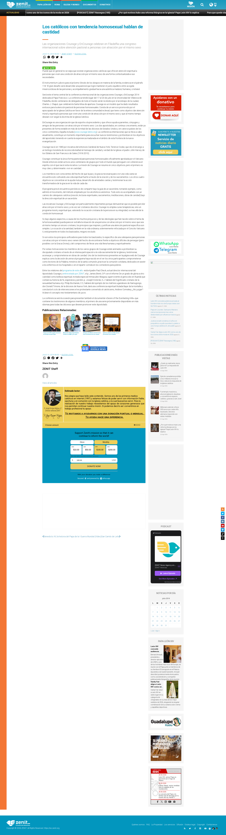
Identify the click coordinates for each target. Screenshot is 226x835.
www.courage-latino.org (85, 132)
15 (157, 616)
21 (153, 621)
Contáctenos (211, 824)
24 (166, 621)
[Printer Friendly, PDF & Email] (49, 68)
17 (166, 616)
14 (153, 616)
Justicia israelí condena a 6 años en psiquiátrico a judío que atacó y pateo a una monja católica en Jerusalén (165, 323)
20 (179, 616)
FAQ (148, 824)
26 (175, 621)
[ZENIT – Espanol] (21, 5)
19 (175, 616)
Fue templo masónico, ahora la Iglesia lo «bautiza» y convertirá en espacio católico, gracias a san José (170, 395)
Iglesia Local (81, 54)
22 (157, 621)
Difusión (180, 824)
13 (179, 612)
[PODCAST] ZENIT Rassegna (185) (46, 12)
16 (162, 616)
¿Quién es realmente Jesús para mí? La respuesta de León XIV (170, 365)
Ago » (157, 631)
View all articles (49, 383)
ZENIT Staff (67, 54)
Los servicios (169, 824)
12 (175, 612)
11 (170, 612)
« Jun (152, 631)
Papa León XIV (44, 5)
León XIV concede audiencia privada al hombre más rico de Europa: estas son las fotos (165, 303)
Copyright (201, 824)
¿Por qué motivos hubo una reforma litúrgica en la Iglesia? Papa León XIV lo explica (111, 12)
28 (153, 625)
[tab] (158, 771)
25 (170, 621)
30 (162, 625)
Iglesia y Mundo (71, 5)
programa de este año (73, 270)
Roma (57, 5)
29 (157, 625)
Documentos (89, 5)
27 (179, 621)
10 (166, 612)
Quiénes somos (138, 824)
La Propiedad (156, 824)
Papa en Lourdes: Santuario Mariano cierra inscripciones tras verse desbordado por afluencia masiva (164, 312)
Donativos (105, 5)
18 (170, 616)
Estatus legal (190, 824)
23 (162, 621)
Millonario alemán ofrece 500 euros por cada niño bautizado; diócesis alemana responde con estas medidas (169, 411)
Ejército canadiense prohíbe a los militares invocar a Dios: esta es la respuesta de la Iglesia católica (170, 379)
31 (166, 625)
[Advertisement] (94, 513)
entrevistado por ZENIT (73, 273)
